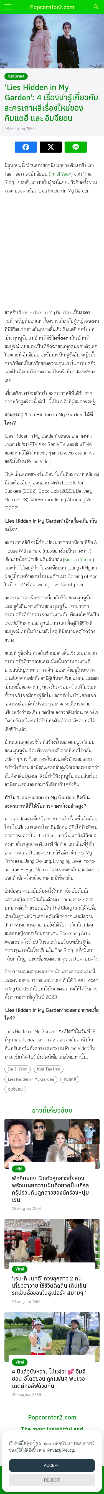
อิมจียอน (15, 1089)
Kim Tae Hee (48, 1069)
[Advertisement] (52, 252)
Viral (20, 1269)
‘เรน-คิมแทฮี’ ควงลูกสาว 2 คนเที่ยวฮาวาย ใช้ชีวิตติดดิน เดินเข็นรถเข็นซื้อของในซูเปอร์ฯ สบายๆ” (49, 1286)
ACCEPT (52, 1465)
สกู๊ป (19, 1168)
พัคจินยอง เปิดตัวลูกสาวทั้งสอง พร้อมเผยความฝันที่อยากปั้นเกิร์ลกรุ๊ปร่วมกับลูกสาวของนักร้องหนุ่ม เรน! (50, 1188)
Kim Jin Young (78, 559)
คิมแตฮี (70, 1079)
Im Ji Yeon (60, 174)
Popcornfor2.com (52, 7)
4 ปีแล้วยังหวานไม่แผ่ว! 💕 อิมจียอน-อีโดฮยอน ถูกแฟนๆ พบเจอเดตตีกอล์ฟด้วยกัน (48, 1379)
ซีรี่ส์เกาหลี (16, 76)
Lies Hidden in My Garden (31, 1079)
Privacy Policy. (61, 1450)
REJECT (52, 1480)
